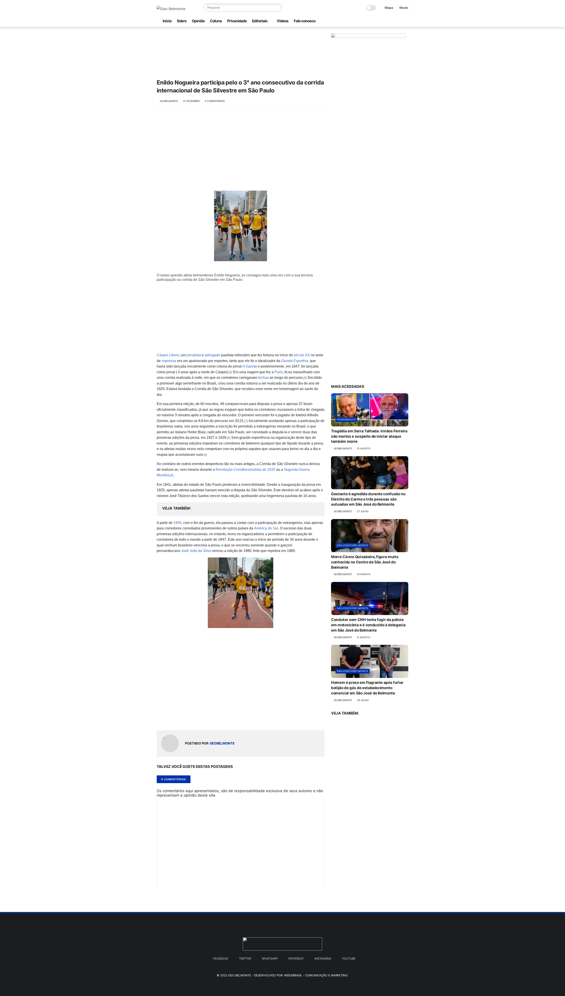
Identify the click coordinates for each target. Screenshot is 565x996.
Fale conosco (304, 21)
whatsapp (270, 958)
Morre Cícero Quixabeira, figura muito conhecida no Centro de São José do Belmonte (364, 562)
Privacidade (237, 21)
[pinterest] (398, 21)
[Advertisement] (240, 146)
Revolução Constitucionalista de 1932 (245, 469)
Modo (403, 7)
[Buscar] (278, 7)
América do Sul (266, 528)
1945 (177, 523)
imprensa (169, 361)
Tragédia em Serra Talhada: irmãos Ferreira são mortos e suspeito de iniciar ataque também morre (369, 436)
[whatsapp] (370, 21)
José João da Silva (196, 551)
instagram (323, 958)
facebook (220, 958)
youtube (349, 958)
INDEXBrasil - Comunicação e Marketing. (316, 975)
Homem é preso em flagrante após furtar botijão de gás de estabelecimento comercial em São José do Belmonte (367, 687)
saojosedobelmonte (352, 545)
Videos (282, 21)
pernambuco (346, 419)
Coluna (216, 21)
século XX (302, 355)
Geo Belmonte (239, 975)
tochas (263, 377)
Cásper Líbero (168, 355)
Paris (279, 372)
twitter (245, 958)
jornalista (193, 355)
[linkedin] (196, 720)
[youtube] (406, 21)
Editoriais (259, 21)
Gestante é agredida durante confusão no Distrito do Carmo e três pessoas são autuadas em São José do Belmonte (368, 499)
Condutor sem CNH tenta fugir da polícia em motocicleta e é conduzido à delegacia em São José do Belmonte (368, 624)
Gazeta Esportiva (294, 361)
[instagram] (377, 21)
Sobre (181, 21)
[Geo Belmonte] (171, 9)
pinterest (296, 958)
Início (167, 21)
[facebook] (384, 21)
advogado (212, 355)
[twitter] (391, 21)
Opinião (198, 21)
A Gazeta (250, 366)
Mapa (389, 7)
